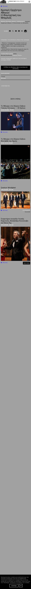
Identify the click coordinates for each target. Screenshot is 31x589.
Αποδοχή (13, 585)
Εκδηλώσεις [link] (20, 21)
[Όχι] (20, 585)
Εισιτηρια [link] (26, 263)
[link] (13, 1)
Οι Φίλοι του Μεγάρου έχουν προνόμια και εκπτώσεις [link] (15, 67)
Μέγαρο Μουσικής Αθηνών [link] (8, 21)
